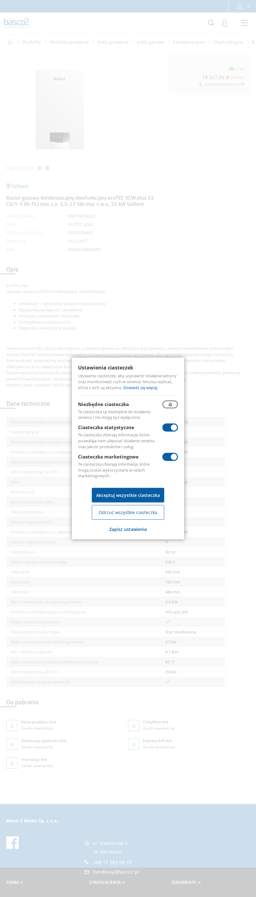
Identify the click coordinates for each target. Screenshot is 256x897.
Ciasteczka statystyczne (106, 427)
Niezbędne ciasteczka (103, 404)
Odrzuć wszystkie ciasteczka (128, 512)
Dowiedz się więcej (140, 387)
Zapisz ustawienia (128, 529)
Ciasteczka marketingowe (108, 456)
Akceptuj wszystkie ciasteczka (128, 495)
